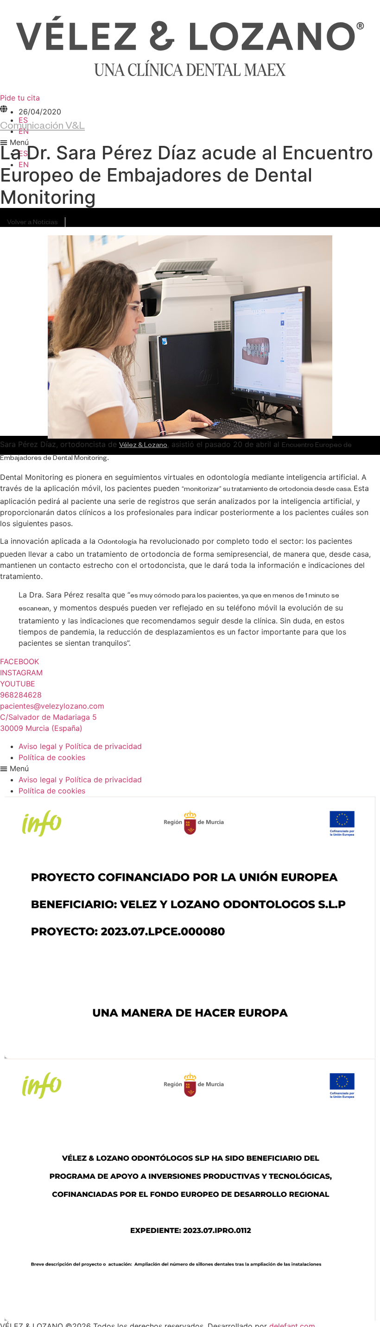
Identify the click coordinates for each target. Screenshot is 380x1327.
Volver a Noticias (32, 223)
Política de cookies (52, 757)
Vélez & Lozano (143, 446)
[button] (190, 768)
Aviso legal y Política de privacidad (80, 746)
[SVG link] (190, 46)
